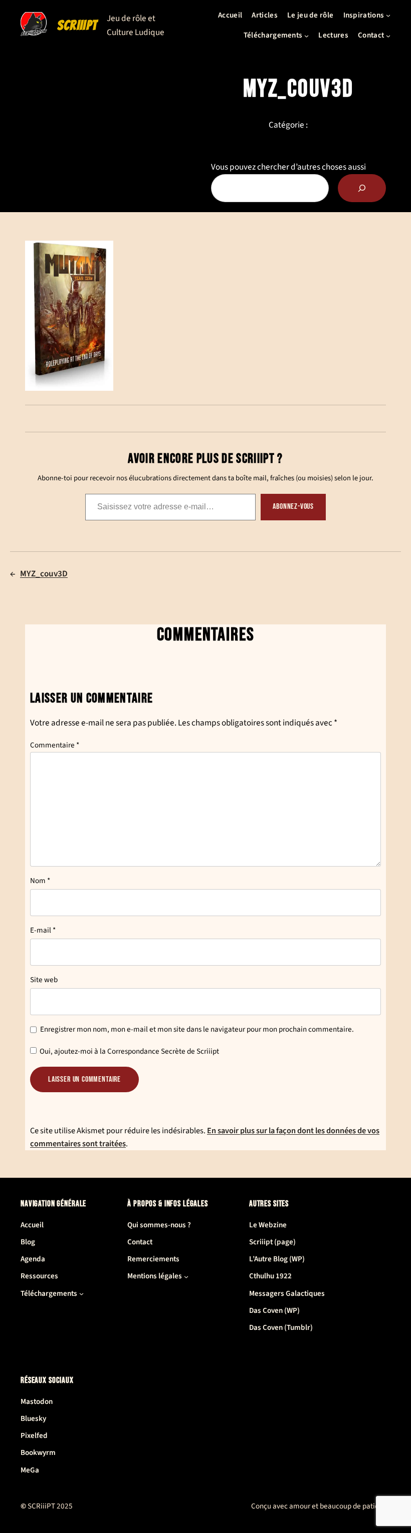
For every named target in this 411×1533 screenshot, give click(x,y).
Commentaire (54, 745)
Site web (44, 980)
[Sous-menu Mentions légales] (186, 1276)
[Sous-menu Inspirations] (388, 15)
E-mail (43, 930)
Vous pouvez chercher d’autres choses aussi (288, 167)
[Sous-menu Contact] (388, 35)
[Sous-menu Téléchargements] (306, 35)
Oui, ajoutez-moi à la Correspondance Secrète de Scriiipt (128, 1051)
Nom (40, 881)
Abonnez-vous (293, 506)
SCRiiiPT (77, 25)
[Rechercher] (362, 188)
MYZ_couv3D (44, 573)
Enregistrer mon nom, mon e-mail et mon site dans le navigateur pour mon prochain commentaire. (197, 1029)
